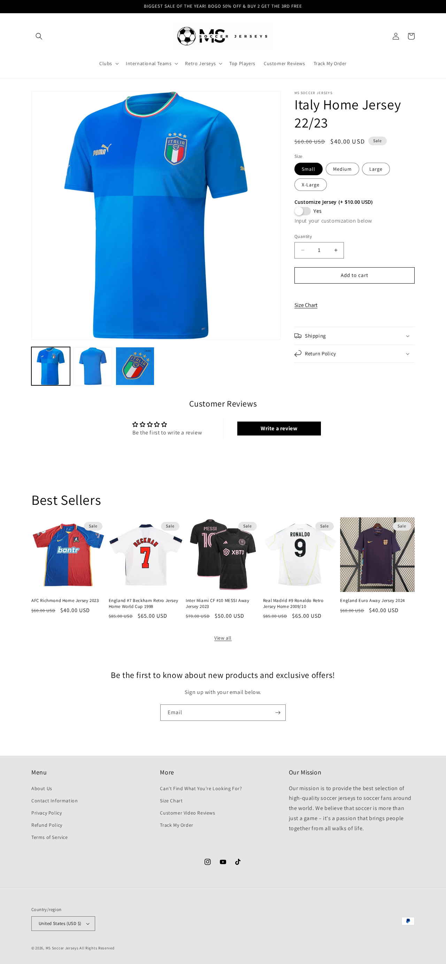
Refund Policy (46, 825)
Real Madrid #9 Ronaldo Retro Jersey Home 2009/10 (293, 603)
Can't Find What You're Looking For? (201, 788)
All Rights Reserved (96, 948)
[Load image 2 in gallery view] (93, 366)
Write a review (279, 428)
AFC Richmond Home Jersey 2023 (65, 600)
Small (308, 169)
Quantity (303, 236)
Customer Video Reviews (187, 813)
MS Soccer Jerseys (62, 948)
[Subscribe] (277, 712)
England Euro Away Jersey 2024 (372, 600)
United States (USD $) (60, 923)
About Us (41, 788)
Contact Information (54, 800)
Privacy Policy (46, 813)
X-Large (311, 185)
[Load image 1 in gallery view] (50, 366)
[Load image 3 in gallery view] (135, 366)
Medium (342, 169)
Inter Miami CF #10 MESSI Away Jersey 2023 (217, 603)
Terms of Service (49, 837)
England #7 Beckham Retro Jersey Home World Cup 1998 (143, 603)
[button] (39, 36)
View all (223, 638)
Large (376, 169)
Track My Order (176, 825)
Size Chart (305, 305)
